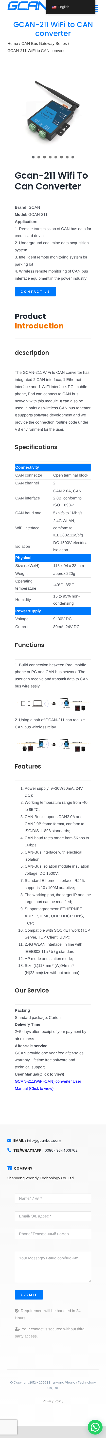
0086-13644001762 (61, 1150)
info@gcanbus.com (44, 1140)
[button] (95, 1427)
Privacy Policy (53, 1401)
